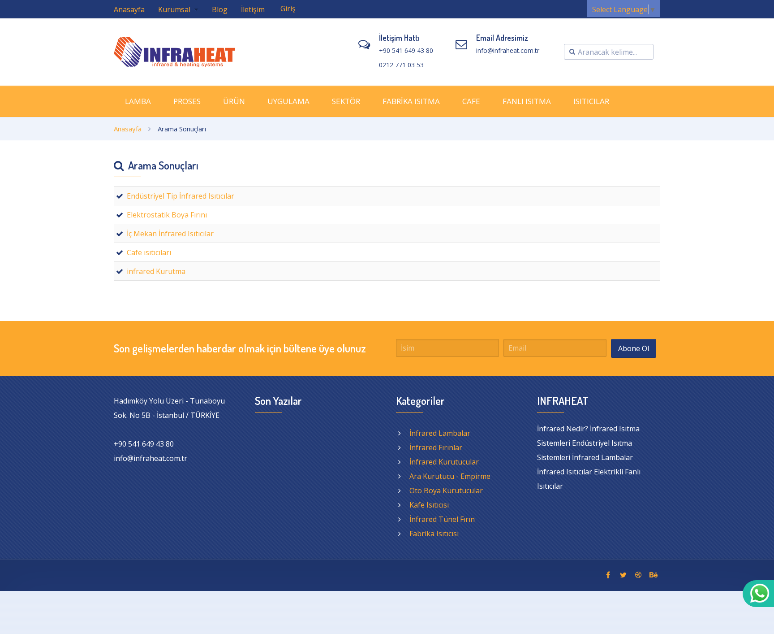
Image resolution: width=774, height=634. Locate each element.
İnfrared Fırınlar (435, 447)
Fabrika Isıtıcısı (434, 533)
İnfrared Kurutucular (444, 462)
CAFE (471, 101)
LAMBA (138, 101)
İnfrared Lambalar (439, 433)
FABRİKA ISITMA (411, 101)
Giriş (288, 8)
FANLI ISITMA (527, 101)
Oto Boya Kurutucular (446, 490)
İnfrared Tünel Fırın (442, 519)
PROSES (187, 101)
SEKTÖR (346, 101)
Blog (220, 9)
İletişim (253, 9)
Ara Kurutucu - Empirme (449, 476)
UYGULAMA (288, 101)
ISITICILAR (591, 101)
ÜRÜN (234, 101)
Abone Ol (633, 348)
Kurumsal (175, 9)
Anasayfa (129, 9)
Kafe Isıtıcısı (429, 505)
